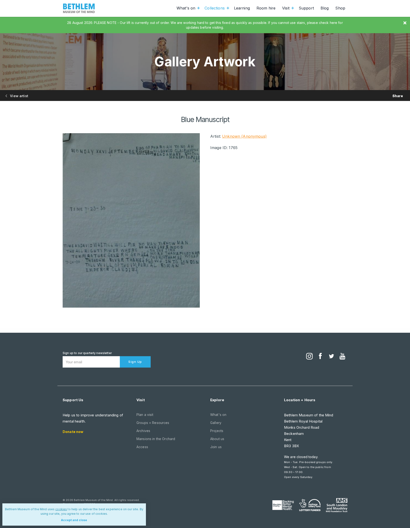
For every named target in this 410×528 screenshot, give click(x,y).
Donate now (73, 432)
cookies (61, 509)
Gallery (215, 423)
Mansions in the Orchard (155, 439)
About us (217, 439)
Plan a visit (144, 415)
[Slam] (336, 505)
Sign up (135, 362)
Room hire (265, 8)
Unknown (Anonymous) (244, 136)
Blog (325, 8)
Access (142, 447)
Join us (216, 447)
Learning (242, 8)
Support (306, 8)
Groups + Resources (152, 423)
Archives (143, 431)
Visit (285, 8)
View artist (18, 96)
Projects (216, 431)
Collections (215, 8)
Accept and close (74, 520)
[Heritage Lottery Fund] (310, 505)
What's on (186, 8)
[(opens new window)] (309, 357)
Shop (340, 8)
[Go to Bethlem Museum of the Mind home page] (79, 8)
